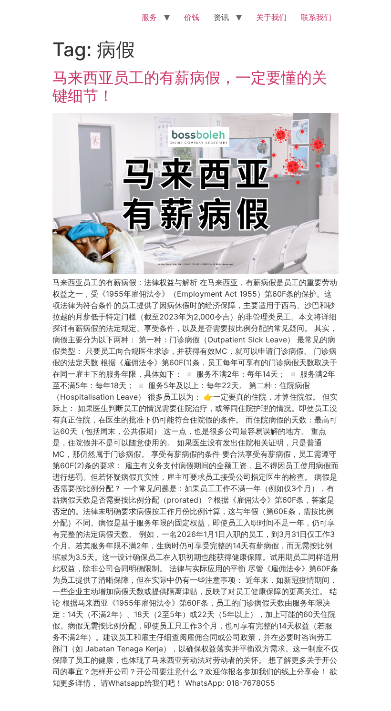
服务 (149, 17)
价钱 (191, 17)
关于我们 (271, 17)
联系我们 (316, 17)
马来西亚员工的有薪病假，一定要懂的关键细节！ (189, 86)
